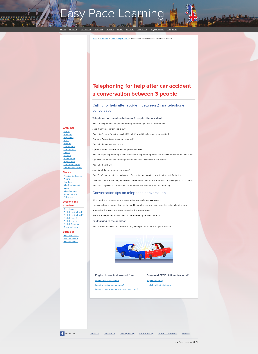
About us (94, 333)
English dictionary (155, 280)
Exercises (98, 29)
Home (63, 29)
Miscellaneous (70, 191)
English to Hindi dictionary (159, 285)
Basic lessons (70, 209)
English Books (157, 29)
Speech (67, 155)
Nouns (67, 131)
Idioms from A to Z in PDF (107, 280)
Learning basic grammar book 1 (109, 285)
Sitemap (186, 333)
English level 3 (70, 218)
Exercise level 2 (71, 241)
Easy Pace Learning (112, 13)
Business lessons (71, 227)
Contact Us (142, 29)
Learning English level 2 (120, 39)
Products (73, 29)
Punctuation (69, 158)
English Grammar (71, 224)
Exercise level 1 (71, 238)
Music (120, 29)
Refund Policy (146, 333)
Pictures (130, 29)
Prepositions (69, 161)
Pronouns (68, 134)
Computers (172, 29)
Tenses (67, 152)
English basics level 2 (74, 215)
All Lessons (86, 29)
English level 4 (70, 221)
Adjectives (69, 137)
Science (110, 29)
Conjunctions (70, 149)
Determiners (69, 146)
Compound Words (72, 164)
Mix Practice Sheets (73, 167)
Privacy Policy (127, 333)
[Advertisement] (73, 78)
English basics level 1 (73, 212)
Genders (67, 182)
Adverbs (67, 143)
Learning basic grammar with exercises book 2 (116, 289)
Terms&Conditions (167, 333)
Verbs (66, 140)
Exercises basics (71, 235)
